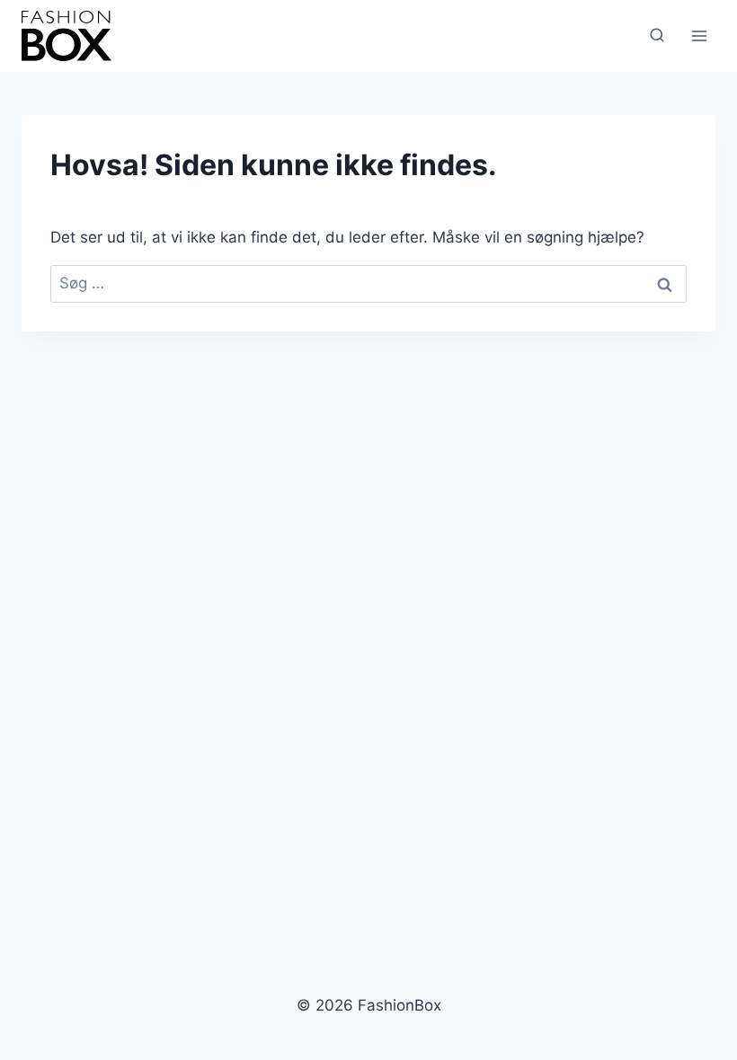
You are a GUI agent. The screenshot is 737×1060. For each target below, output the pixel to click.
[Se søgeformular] (657, 36)
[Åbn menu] (698, 35)
